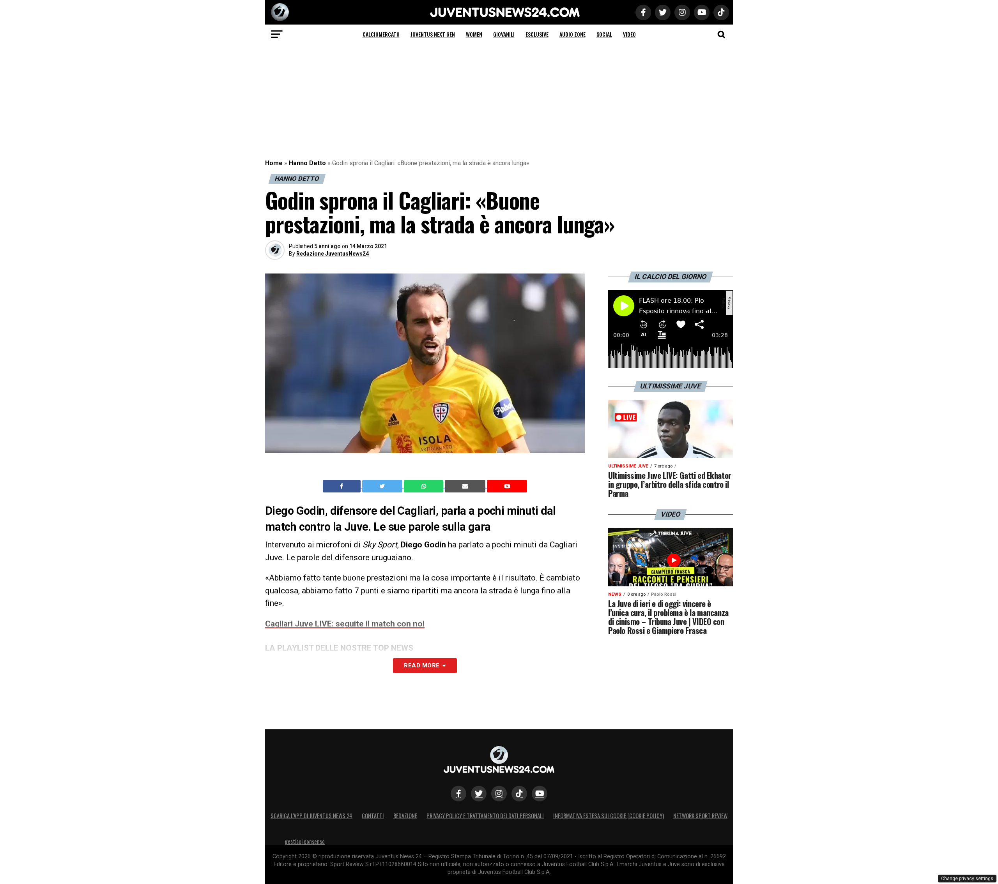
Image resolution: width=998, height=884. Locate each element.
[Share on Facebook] (343, 486)
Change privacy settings (967, 878)
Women (474, 34)
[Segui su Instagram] (499, 793)
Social (604, 34)
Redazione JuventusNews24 (332, 254)
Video (629, 34)
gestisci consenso (305, 841)
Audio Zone (572, 34)
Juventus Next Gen (433, 34)
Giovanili (504, 34)
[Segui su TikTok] (519, 793)
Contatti (373, 816)
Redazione (405, 816)
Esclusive (537, 34)
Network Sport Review (700, 816)
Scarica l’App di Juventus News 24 (311, 816)
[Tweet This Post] (383, 486)
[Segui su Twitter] (479, 793)
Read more (421, 665)
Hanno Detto (307, 163)
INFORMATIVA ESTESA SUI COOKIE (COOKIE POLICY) (608, 816)
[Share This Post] (424, 486)
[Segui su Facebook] (458, 793)
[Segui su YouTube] (539, 793)
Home (274, 163)
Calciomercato (381, 34)
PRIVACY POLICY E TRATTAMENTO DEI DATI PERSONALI (485, 816)
